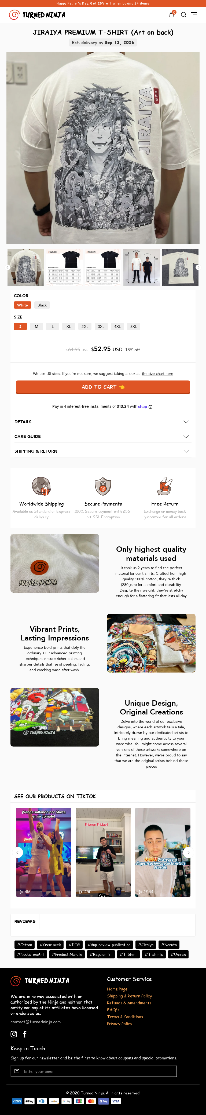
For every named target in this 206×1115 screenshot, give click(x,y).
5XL (133, 326)
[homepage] (38, 14)
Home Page (117, 989)
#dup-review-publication (109, 944)
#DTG (74, 944)
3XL (101, 326)
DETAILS (22, 422)
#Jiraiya (145, 944)
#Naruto (169, 944)
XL (69, 326)
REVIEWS (24, 921)
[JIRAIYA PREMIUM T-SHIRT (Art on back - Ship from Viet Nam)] (103, 148)
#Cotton (24, 944)
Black (42, 305)
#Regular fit (101, 954)
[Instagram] (13, 1033)
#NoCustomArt (30, 954)
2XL (85, 326)
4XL (117, 326)
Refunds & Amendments (129, 1002)
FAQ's (113, 1009)
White (22, 305)
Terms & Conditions (125, 1016)
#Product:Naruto (67, 954)
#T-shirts (154, 954)
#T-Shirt (128, 954)
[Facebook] (24, 1033)
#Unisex (178, 954)
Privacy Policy (119, 1023)
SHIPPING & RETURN (35, 451)
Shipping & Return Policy (129, 996)
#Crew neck (50, 944)
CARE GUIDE (27, 437)
